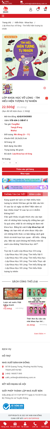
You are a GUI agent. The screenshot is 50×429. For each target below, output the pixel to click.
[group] (25, 57)
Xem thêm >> (40, 334)
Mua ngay (25, 173)
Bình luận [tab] (35, 194)
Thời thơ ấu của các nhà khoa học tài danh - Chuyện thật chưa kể (36, 320)
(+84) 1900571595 (7, 2)
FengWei (16, 124)
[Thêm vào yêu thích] (46, 98)
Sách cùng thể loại (25, 281)
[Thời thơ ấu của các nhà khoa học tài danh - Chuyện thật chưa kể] (37, 302)
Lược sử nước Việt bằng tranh (12, 303)
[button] (44, 306)
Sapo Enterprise (31, 418)
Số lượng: (6, 159)
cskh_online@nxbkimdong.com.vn (33, 3)
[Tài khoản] (30, 9)
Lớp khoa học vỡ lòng (22, 154)
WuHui (14, 131)
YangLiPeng (16, 127)
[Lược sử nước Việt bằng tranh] (13, 294)
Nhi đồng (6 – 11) (22, 134)
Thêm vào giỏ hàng (25, 169)
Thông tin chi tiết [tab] (14, 194)
